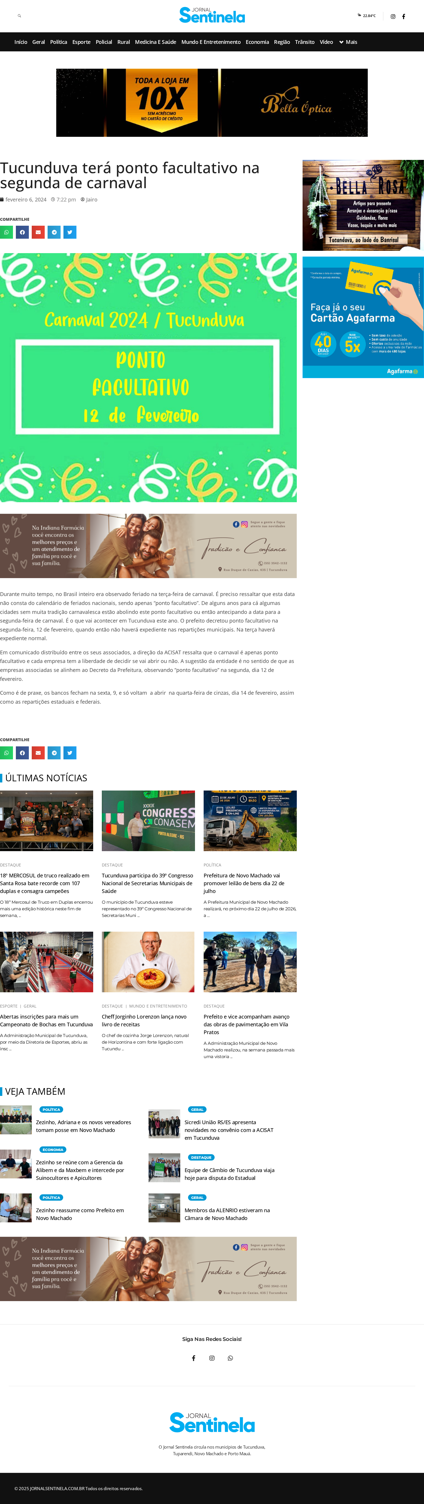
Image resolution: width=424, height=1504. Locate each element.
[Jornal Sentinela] (212, 15)
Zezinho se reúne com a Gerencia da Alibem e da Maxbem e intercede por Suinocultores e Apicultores (80, 1170)
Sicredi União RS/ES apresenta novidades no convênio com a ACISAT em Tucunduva (229, 1130)
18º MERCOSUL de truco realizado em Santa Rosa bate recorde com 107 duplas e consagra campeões (44, 883)
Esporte (9, 1006)
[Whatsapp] (230, 1358)
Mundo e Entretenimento (158, 1006)
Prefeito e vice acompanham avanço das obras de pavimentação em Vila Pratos (247, 1024)
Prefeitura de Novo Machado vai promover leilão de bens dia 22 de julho (244, 883)
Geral (30, 1006)
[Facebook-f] (193, 1358)
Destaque (10, 865)
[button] (6, 232)
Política (213, 865)
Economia (53, 1150)
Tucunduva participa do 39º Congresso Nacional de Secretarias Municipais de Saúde (147, 883)
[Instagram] (212, 1358)
